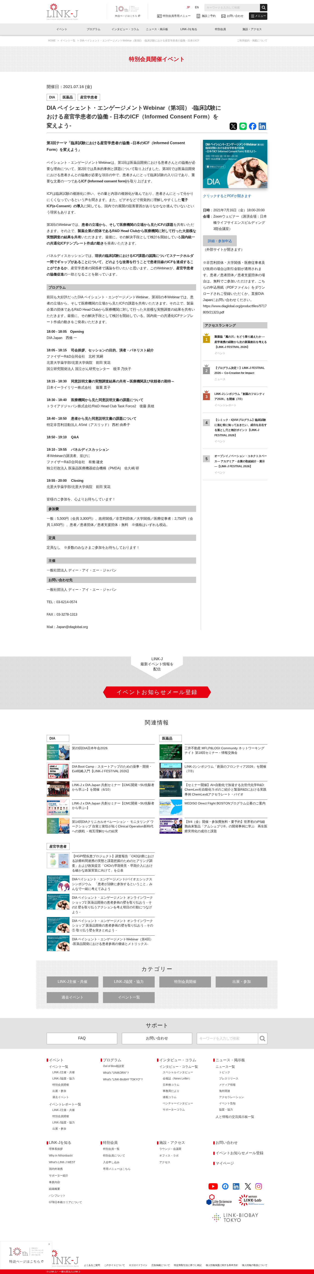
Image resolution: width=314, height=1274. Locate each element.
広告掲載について (160, 1265)
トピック (224, 1072)
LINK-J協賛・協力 (129, 982)
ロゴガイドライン (138, 1265)
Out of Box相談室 (113, 1066)
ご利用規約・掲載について (252, 40)
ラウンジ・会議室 (170, 1149)
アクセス (164, 1162)
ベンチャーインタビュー (178, 1103)
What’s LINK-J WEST (62, 1162)
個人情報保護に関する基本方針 (222, 1265)
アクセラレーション (231, 1097)
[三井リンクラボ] (251, 1200)
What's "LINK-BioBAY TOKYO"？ (123, 1079)
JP (188, 7)
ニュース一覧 (225, 1066)
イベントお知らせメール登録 (239, 1153)
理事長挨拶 (56, 1149)
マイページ (225, 1163)
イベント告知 (227, 1103)
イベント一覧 (68, 40)
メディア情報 (227, 1084)
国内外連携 (56, 1169)
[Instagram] (258, 1186)
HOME (52, 40)
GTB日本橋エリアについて (65, 1202)
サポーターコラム (174, 1109)
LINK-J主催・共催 (72, 982)
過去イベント (73, 997)
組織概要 (54, 1189)
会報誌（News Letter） (177, 1078)
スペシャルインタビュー (178, 1072)
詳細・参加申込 (220, 241)
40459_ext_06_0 (215, 143)
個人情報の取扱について (254, 1265)
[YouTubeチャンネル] (213, 1186)
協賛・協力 (226, 1109)
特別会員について (114, 1155)
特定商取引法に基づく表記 (188, 1265)
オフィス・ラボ (169, 1155)
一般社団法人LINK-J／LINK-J (66, 11)
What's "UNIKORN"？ (116, 1072)
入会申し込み (111, 1162)
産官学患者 (88, 97)
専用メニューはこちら (117, 1169)
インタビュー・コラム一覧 (178, 1066)
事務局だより (171, 1091)
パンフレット (57, 1195)
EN (197, 7)
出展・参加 (241, 982)
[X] (248, 1186)
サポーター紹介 (58, 1175)
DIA (52, 97)
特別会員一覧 (111, 1149)
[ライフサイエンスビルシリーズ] (219, 1200)
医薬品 (68, 97)
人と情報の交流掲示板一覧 (235, 1117)
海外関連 (224, 1091)
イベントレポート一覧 (65, 1104)
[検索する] (263, 7)
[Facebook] (225, 1186)
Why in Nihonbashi (61, 1155)
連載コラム (170, 1097)
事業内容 (54, 1182)
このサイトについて (114, 1265)
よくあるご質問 (92, 1265)
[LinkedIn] (236, 1186)
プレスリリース (228, 1078)
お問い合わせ (157, 1038)
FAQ (82, 1038)
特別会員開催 (185, 982)
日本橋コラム (171, 1084)
